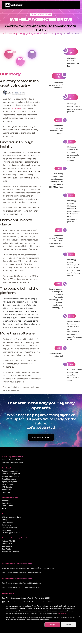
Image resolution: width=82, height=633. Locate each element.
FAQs (4, 508)
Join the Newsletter (9, 528)
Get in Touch (7, 503)
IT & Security (7, 487)
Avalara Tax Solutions (10, 552)
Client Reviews (7, 522)
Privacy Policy (62, 613)
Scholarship (6, 525)
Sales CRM (6, 492)
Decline (68, 624)
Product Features (10, 468)
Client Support (7, 506)
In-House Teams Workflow (12, 463)
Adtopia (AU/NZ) (8, 541)
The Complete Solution (12, 457)
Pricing (4, 520)
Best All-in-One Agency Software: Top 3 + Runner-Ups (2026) (26, 598)
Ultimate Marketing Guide (11, 517)
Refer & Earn (7, 530)
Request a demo (41, 437)
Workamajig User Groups (11, 533)
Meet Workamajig (10, 497)
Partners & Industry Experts (15, 538)
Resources (7, 514)
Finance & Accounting (10, 476)
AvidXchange (7, 546)
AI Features (6, 490)
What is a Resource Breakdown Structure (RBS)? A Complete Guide (28, 568)
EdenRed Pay (7, 549)
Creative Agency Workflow (12, 460)
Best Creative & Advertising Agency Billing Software (21, 572)
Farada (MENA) (8, 544)
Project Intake (7, 484)
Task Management (9, 479)
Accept (52, 624)
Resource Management (11, 474)
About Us (5, 500)
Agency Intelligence (9, 482)
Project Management (10, 471)
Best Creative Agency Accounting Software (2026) (21, 587)
